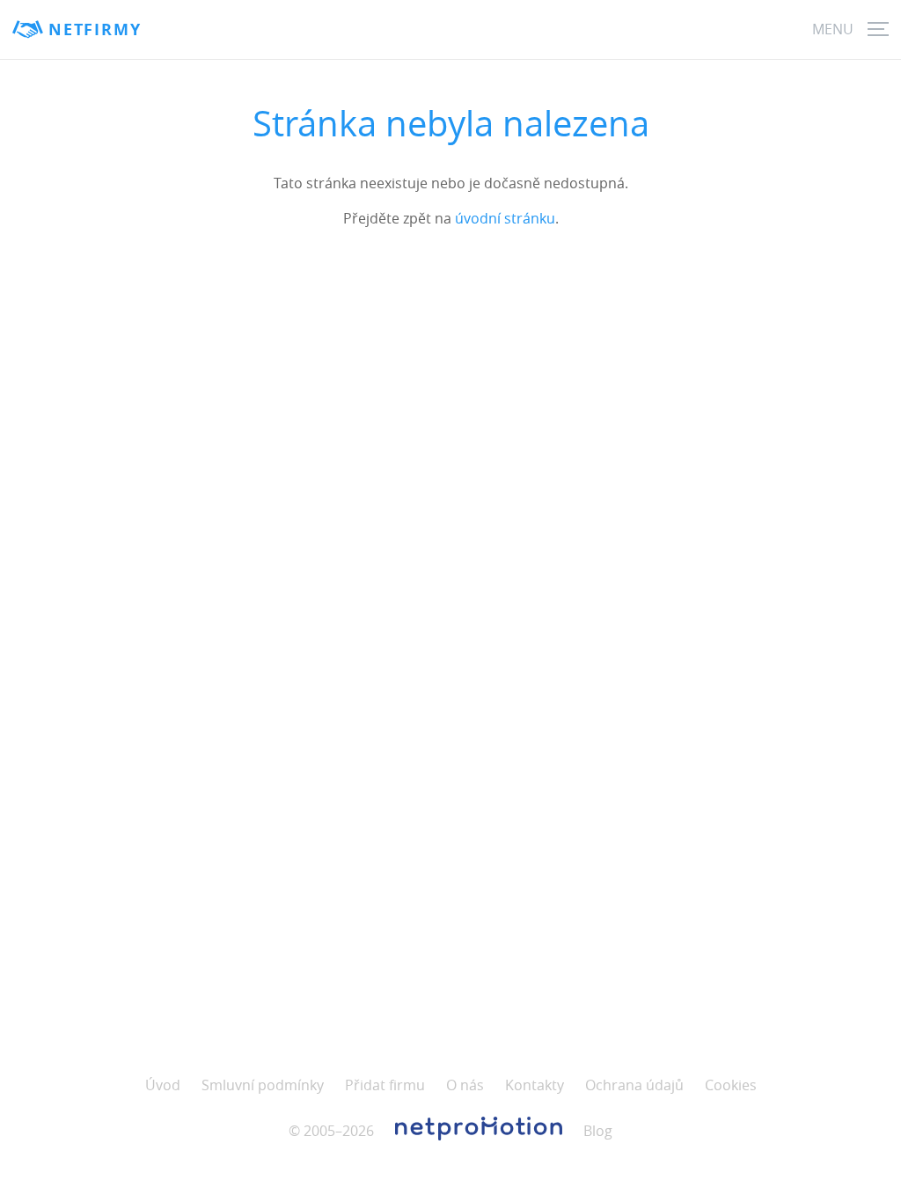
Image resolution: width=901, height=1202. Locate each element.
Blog (597, 1130)
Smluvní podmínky (262, 1085)
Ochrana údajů (634, 1085)
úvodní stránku (505, 218)
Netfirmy (94, 29)
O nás (465, 1085)
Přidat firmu (385, 1085)
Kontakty (534, 1085)
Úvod (162, 1085)
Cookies (731, 1085)
